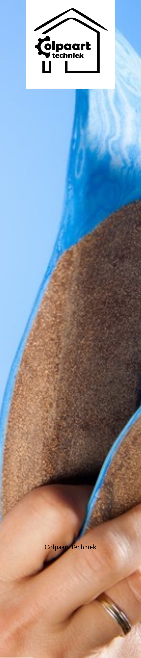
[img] (70, 329)
